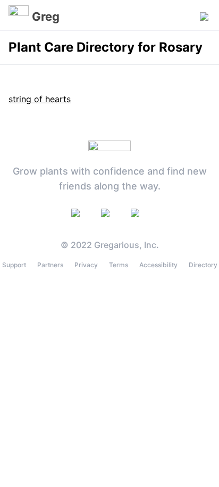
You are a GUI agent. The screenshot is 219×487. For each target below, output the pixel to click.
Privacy (86, 265)
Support (14, 265)
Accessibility (158, 265)
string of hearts (40, 99)
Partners (50, 265)
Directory (203, 265)
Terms (118, 265)
